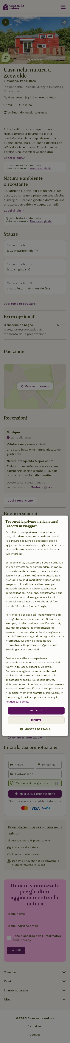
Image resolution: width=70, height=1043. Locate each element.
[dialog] (35, 626)
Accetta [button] (36, 710)
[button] (35, 729)
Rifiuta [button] (36, 720)
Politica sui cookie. (17, 701)
